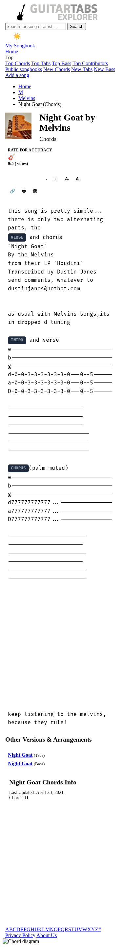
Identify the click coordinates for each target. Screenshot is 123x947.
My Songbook (20, 45)
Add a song (17, 75)
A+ (78, 178)
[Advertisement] (61, 646)
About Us (46, 935)
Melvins (26, 98)
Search (76, 26)
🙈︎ (35, 191)
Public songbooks (23, 69)
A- (67, 178)
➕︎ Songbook (23, 179)
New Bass (104, 69)
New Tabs (81, 69)
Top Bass (61, 63)
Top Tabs (41, 63)
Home (11, 51)
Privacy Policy (20, 935)
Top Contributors (90, 63)
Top (9, 57)
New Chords (56, 69)
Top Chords (17, 63)
